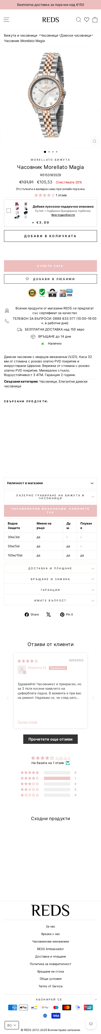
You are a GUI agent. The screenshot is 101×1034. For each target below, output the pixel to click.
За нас (50, 926)
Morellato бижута (50, 159)
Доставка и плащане (50, 956)
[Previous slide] (8, 698)
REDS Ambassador (50, 949)
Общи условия (51, 979)
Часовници (49, 35)
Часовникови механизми (50, 941)
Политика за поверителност (50, 964)
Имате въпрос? (50, 600)
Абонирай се (49, 999)
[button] (45, 195)
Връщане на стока (50, 971)
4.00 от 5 (63, 758)
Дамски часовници (75, 35)
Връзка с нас (50, 934)
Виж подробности (63, 215)
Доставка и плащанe (50, 568)
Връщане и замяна (50, 579)
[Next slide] (93, 698)
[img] (28, 661)
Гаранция (50, 590)
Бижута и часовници (20, 35)
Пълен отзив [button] (27, 722)
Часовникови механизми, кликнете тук (50, 510)
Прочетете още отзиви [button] (50, 739)
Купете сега (50, 266)
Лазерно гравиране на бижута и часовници (50, 497)
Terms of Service (50, 986)
